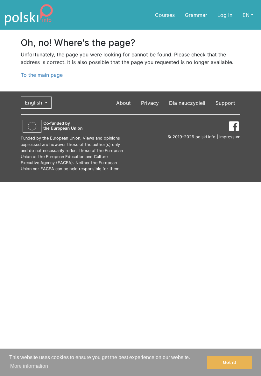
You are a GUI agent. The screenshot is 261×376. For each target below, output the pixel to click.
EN (246, 15)
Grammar (196, 15)
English (34, 102)
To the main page (42, 75)
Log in (224, 15)
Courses (165, 15)
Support (225, 103)
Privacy (150, 103)
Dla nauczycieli (187, 103)
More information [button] (29, 366)
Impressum (229, 136)
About (123, 103)
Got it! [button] (229, 362)
